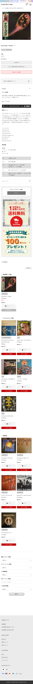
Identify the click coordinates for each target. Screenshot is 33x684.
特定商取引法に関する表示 (8, 630)
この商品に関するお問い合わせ (17, 66)
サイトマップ (5, 660)
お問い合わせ (5, 657)
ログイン (16, 193)
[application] (16, 106)
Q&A (3, 654)
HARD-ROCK (20, 8)
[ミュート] (24, 106)
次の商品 (28, 268)
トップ (3, 8)
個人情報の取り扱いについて (8, 627)
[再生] (4, 106)
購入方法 (4, 639)
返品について (5, 645)
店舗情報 (4, 624)
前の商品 (5, 262)
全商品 (7, 8)
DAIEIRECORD (7, 4)
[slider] (28, 106)
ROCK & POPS (13, 8)
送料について (5, 642)
